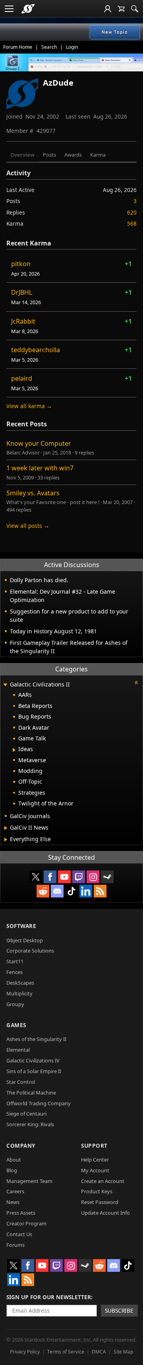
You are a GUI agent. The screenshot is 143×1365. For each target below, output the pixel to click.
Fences (14, 972)
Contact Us (19, 1234)
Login (72, 47)
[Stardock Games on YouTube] (64, 877)
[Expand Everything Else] (5, 840)
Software (21, 926)
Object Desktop (24, 940)
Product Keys (96, 1191)
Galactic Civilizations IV (33, 1060)
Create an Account (102, 1181)
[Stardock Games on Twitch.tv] (79, 877)
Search (49, 47)
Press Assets (20, 1212)
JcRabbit (23, 321)
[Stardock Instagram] (93, 877)
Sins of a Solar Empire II (33, 1071)
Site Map (123, 1351)
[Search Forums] (135, 9)
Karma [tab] (98, 154)
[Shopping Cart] (121, 9)
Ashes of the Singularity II (36, 1039)
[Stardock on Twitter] (36, 877)
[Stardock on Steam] (107, 877)
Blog (11, 1170)
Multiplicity (19, 993)
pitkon (21, 263)
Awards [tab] (73, 154)
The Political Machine (31, 1092)
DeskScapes (20, 982)
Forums (15, 1244)
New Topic (115, 32)
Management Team (29, 1181)
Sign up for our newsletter (48, 1297)
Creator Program (26, 1223)
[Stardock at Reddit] (43, 891)
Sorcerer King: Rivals (30, 1124)
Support (94, 1145)
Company (20, 1145)
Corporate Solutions (30, 950)
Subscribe (119, 1310)
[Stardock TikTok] (71, 891)
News (12, 1202)
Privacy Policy (25, 1351)
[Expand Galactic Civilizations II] (5, 685)
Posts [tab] (49, 154)
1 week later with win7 (39, 468)
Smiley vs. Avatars (33, 493)
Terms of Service (65, 1351)
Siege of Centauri (26, 1113)
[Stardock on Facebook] (50, 877)
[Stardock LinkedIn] (86, 891)
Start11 (14, 961)
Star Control (20, 1081)
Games (16, 1025)
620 (132, 212)
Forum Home (17, 47)
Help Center (95, 1159)
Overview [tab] (22, 154)
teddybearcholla (35, 349)
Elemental (18, 1049)
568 (132, 223)
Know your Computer (38, 443)
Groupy (15, 1004)
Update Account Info (105, 1212)
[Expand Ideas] (14, 750)
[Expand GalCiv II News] (5, 828)
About (13, 1159)
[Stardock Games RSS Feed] (100, 891)
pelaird (21, 378)
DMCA (99, 1351)
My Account (95, 1170)
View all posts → (27, 525)
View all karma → (29, 406)
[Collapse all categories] (136, 682)
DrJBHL (21, 292)
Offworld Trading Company (38, 1103)
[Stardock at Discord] (57, 891)
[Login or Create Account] (108, 9)
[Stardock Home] (28, 8)
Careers (15, 1191)
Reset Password (99, 1202)
